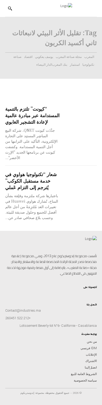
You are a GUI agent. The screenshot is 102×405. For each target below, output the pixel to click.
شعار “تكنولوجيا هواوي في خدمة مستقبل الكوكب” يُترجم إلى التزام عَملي (31, 180)
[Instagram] (94, 293)
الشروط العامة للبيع (84, 374)
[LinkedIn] (86, 293)
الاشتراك (91, 361)
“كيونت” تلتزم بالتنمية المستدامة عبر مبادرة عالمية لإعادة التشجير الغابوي (32, 115)
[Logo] (48, 8)
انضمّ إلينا (91, 367)
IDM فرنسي (89, 348)
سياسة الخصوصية (85, 380)
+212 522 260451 (18, 318)
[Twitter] (77, 293)
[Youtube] (81, 293)
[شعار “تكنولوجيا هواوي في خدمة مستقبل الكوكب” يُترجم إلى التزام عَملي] (81, 179)
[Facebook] (90, 293)
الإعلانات (91, 354)
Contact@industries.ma (23, 310)
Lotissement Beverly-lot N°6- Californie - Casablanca (58, 326)
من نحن (92, 341)
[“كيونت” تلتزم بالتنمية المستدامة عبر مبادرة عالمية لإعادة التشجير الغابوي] (81, 113)
